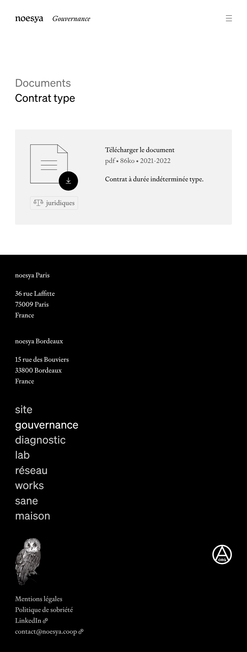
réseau (31, 470)
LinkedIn (28, 620)
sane (26, 500)
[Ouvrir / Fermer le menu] (228, 18)
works (29, 485)
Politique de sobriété (44, 609)
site (24, 409)
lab (22, 454)
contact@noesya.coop (46, 631)
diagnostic (40, 439)
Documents (43, 82)
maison (32, 515)
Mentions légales (38, 598)
